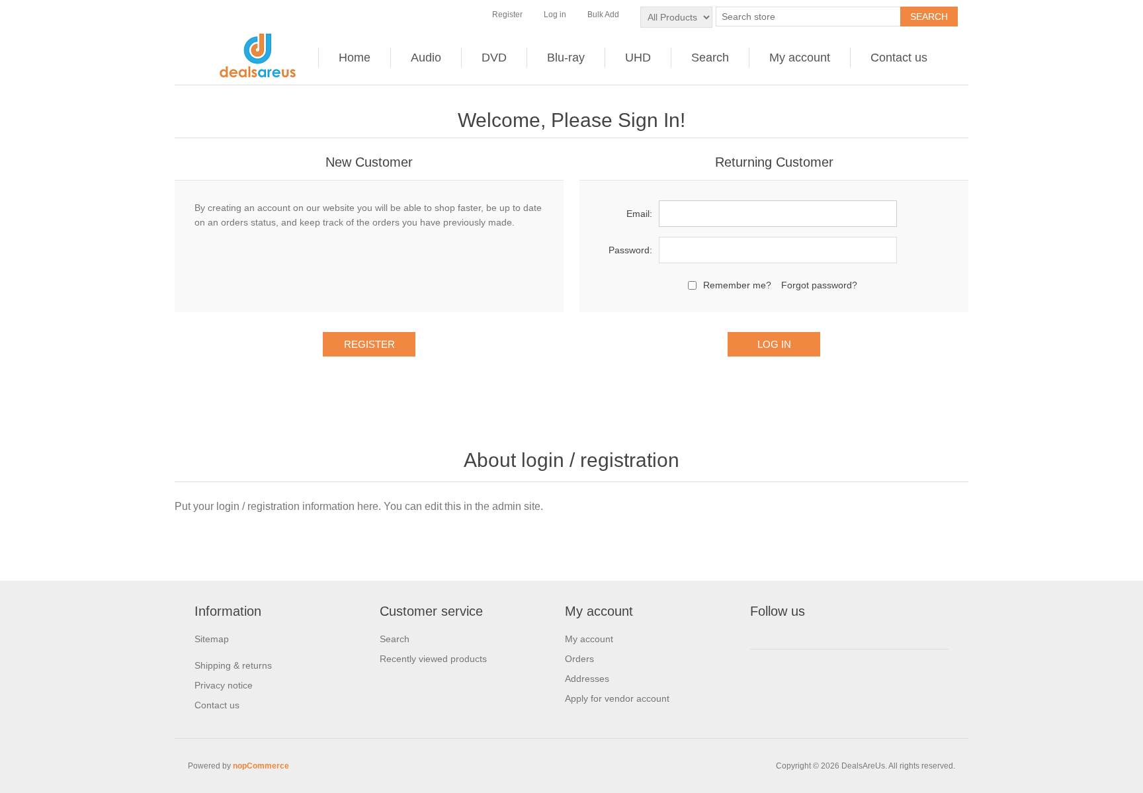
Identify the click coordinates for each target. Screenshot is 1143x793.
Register (507, 14)
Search (710, 57)
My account (799, 57)
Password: (630, 250)
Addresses (587, 678)
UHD (638, 57)
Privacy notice (223, 685)
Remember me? (737, 285)
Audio (426, 57)
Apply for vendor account (617, 698)
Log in (555, 14)
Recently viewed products (433, 658)
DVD (494, 57)
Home (354, 57)
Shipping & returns (233, 665)
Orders (579, 658)
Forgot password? (819, 285)
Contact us (898, 57)
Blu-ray (566, 57)
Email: (639, 213)
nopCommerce (261, 766)
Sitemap (211, 639)
